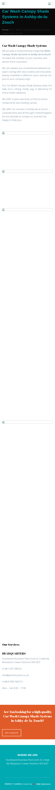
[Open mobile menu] (4, 4)
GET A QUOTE (11, 732)
